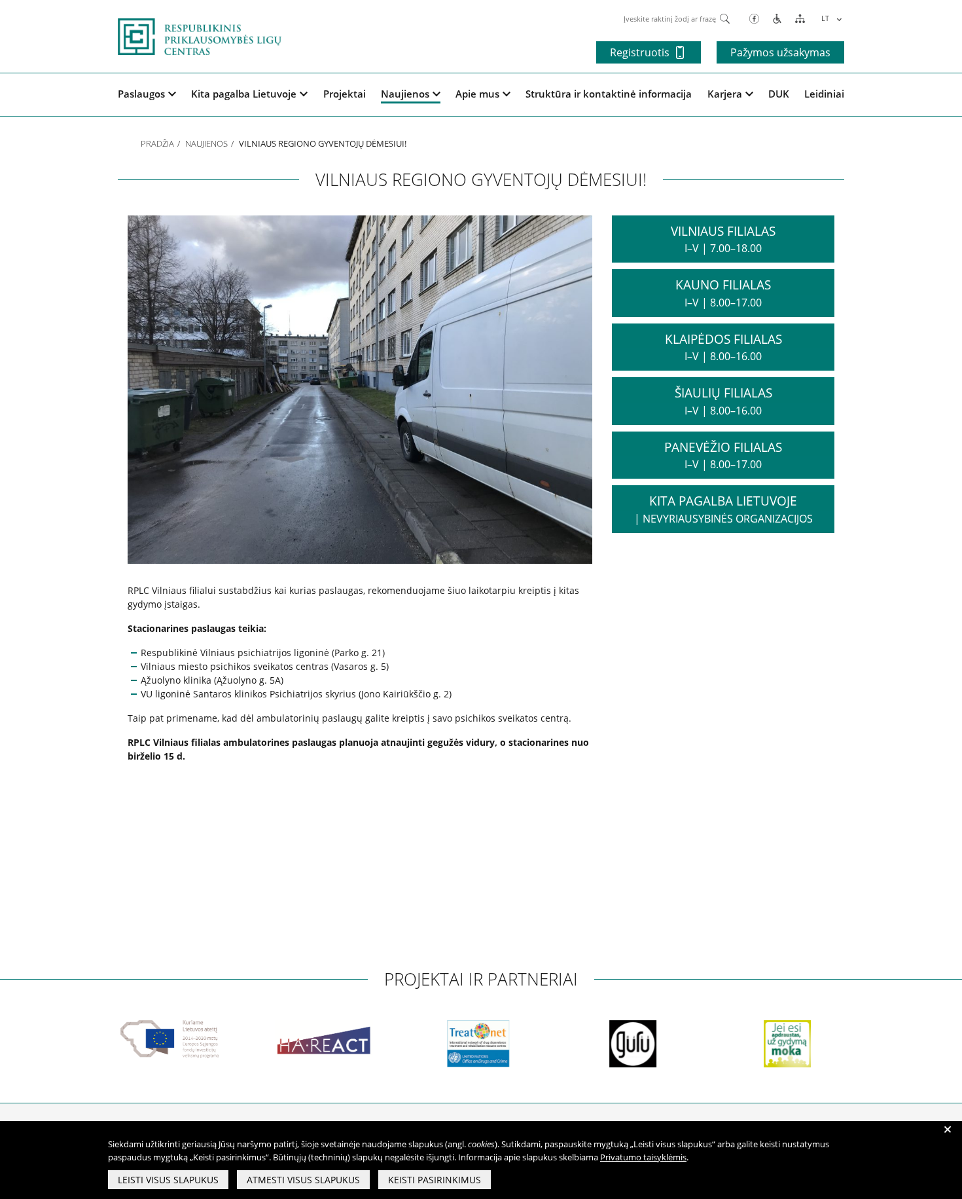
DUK (778, 93)
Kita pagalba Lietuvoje (243, 93)
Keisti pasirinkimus (434, 1179)
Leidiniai (824, 93)
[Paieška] (725, 18)
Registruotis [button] (639, 52)
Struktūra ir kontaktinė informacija (609, 93)
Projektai (344, 93)
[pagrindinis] (199, 35)
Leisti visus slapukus (168, 1179)
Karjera (724, 93)
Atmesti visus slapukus (303, 1179)
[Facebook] (754, 18)
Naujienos (405, 93)
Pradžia (157, 143)
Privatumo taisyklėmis (643, 1157)
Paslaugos (141, 93)
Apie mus (477, 93)
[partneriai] (137, 1039)
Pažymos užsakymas (780, 52)
